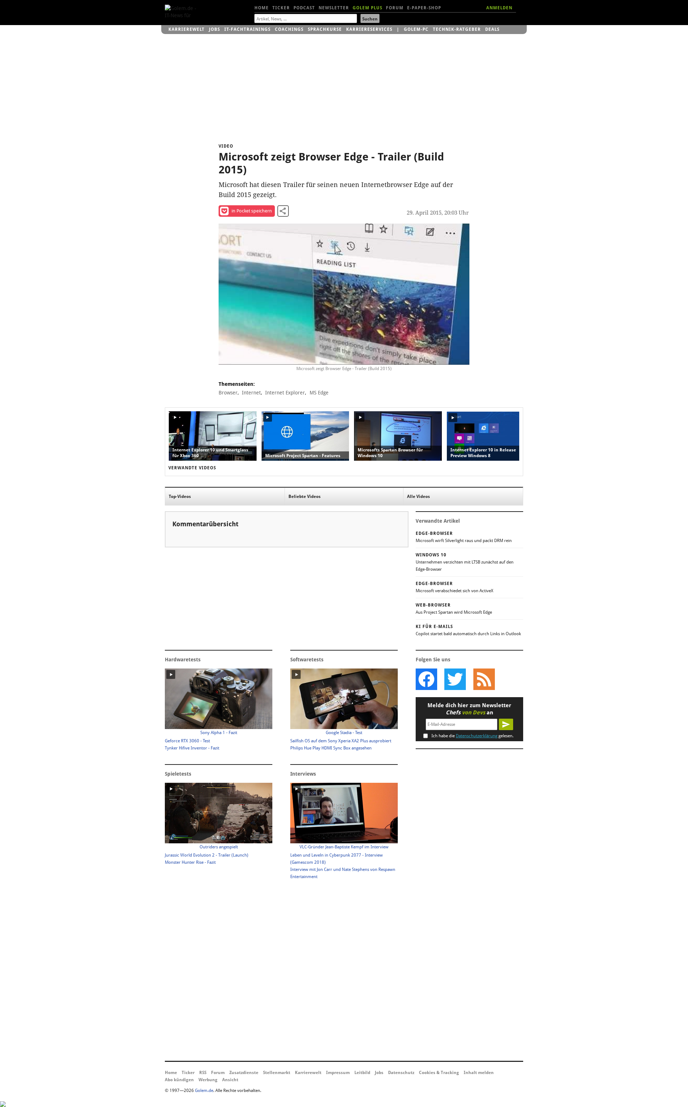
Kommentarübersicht (205, 524)
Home (261, 7)
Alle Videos (418, 496)
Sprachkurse (325, 29)
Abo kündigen (179, 1079)
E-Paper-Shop (424, 7)
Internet (251, 393)
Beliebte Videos (304, 496)
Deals (492, 29)
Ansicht (230, 1079)
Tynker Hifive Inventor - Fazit (192, 748)
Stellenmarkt (276, 1072)
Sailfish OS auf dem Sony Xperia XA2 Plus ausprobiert (340, 740)
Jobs (214, 29)
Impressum (338, 1072)
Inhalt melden (479, 1072)
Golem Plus (367, 7)
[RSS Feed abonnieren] (483, 679)
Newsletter (334, 7)
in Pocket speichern (251, 211)
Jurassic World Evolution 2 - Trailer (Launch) (206, 855)
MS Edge (319, 393)
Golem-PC (416, 29)
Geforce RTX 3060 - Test (187, 740)
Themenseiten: (237, 384)
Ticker (281, 7)
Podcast (304, 7)
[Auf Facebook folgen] (426, 679)
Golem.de (204, 1090)
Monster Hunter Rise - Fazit (190, 862)
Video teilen (283, 211)
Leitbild (362, 1072)
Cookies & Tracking (439, 1072)
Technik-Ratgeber (457, 29)
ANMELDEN (499, 7)
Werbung (208, 1079)
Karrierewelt (186, 29)
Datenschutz (401, 1072)
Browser (228, 393)
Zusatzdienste (243, 1072)
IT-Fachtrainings (247, 29)
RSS (202, 1072)
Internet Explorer (285, 393)
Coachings (289, 29)
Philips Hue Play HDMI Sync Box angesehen (331, 748)
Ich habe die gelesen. (472, 735)
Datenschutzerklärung (476, 735)
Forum (394, 7)
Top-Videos (180, 496)
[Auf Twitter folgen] (455, 679)
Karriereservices (369, 29)
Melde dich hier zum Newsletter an (469, 709)
